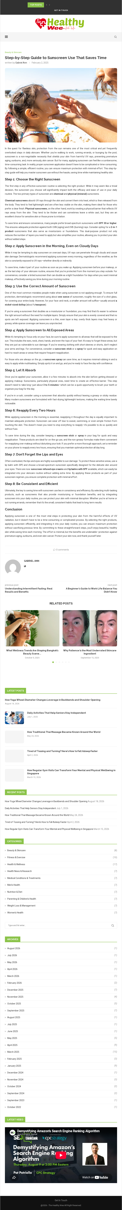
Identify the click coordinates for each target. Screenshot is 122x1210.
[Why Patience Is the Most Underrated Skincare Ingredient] (90, 628)
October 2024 (14, 1086)
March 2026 (13, 976)
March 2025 (13, 1052)
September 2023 (15, 1100)
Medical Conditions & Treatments (62, 878)
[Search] (115, 36)
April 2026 (12, 969)
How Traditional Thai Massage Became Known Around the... (61, 5)
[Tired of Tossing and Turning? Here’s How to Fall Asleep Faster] (14, 756)
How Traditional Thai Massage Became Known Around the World (63, 732)
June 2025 (12, 1031)
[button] (46, 4)
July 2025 (12, 1024)
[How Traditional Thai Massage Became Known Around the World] (14, 737)
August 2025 (13, 1017)
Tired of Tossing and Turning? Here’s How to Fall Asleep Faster (62, 751)
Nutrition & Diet (62, 892)
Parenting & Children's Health (62, 899)
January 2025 (14, 1066)
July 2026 (12, 955)
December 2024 (15, 1072)
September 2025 (15, 1010)
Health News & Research (62, 871)
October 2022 (14, 1107)
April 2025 (12, 1045)
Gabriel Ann (21, 62)
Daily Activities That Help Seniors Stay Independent (56, 713)
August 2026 (13, 948)
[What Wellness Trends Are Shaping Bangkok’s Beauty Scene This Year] (32, 628)
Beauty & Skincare (62, 850)
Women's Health (62, 912)
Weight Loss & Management (62, 905)
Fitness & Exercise (62, 857)
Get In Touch (61, 10)
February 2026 (14, 983)
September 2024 (15, 1093)
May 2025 (12, 1038)
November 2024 (15, 1079)
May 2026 (12, 962)
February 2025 (14, 1059)
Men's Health (62, 885)
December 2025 (15, 990)
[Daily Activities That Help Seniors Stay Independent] (14, 717)
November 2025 (15, 997)
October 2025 (14, 1003)
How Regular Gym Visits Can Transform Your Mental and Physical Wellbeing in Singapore (71, 772)
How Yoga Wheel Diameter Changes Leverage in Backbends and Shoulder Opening (52, 700)
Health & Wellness (62, 864)
